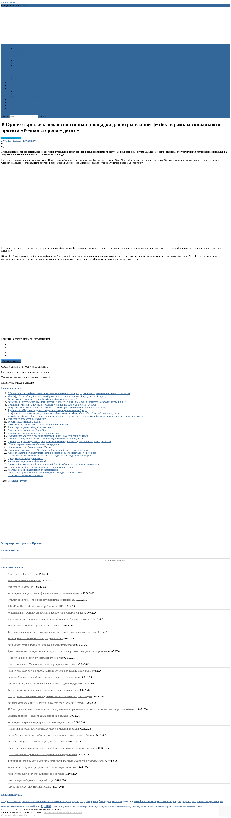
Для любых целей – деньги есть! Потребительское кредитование (42, 754)
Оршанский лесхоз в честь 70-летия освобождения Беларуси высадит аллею (48, 450)
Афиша (11, 82)
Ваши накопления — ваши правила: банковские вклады (38, 715)
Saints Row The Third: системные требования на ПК (35, 606)
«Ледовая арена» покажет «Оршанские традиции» (35, 444)
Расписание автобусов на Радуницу (27, 418)
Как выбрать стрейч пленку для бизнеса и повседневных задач (41, 645)
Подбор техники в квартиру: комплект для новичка (35, 657)
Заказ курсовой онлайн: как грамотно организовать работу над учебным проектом (52, 632)
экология (198, 806)
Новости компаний (24, 77)
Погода (11, 105)
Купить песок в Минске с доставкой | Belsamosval (34, 625)
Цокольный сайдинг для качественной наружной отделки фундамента (45, 683)
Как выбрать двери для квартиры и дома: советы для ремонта (41, 722)
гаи (170, 801)
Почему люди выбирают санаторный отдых (31, 780)
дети (174, 802)
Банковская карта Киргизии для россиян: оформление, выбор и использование (50, 619)
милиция (5, 806)
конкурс (200, 801)
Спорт (17, 65)
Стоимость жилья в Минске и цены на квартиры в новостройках (42, 664)
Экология (19, 71)
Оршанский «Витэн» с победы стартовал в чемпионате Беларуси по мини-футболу (52, 404)
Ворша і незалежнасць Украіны (24, 421)
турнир (127, 806)
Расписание (14, 88)
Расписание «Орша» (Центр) (23, 574)
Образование (21, 54)
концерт (209, 801)
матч (221, 802)
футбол (23, 480)
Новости (12, 45)
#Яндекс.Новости (11, 801)
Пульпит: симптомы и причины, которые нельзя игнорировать (41, 599)
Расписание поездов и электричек (32, 96)
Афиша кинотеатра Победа (22, 85)
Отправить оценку (11, 361)
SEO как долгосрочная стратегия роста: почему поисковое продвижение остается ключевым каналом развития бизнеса (72, 709)
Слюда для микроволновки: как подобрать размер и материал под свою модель (50, 696)
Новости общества (11, 138)
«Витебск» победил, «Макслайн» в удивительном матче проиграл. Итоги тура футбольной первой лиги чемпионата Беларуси (75, 416)
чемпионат (178, 806)
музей (31, 806)
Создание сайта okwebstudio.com (18, 815)
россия (89, 806)
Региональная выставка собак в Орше (28, 430)
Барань (75, 801)
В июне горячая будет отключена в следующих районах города (41, 467)
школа (192, 806)
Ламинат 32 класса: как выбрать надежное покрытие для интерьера (44, 677)
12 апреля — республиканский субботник (30, 447)
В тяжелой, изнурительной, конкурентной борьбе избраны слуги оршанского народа (53, 464)
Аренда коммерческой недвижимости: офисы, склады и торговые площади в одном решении (58, 651)
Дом (16, 57)
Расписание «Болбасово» (21, 587)
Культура (18, 51)
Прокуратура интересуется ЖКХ (25, 458)
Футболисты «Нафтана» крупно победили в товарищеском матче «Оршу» (47, 410)
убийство (134, 806)
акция (88, 802)
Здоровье (19, 48)
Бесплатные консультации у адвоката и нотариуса (34, 433)
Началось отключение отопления (25, 475)
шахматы (186, 806)
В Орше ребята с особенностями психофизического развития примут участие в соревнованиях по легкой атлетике (69, 393)
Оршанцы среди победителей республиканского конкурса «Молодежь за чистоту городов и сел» (59, 441)
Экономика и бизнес (25, 74)
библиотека (117, 802)
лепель (216, 802)
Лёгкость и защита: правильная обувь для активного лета (38, 741)
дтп (179, 801)
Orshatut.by (30, 140)
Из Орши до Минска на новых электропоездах (33, 469)
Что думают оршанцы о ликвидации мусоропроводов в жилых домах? (45, 472)
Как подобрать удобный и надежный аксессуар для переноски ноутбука (46, 703)
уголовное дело (146, 806)
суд (104, 806)
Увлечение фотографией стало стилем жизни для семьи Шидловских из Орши (50, 455)
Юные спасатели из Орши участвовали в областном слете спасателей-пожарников (52, 452)
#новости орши (62, 801)
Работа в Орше (15, 99)
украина (160, 806)
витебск (127, 801)
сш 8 (17, 480)
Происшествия (22, 62)
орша (12, 480)
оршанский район (60, 806)
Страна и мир (21, 68)
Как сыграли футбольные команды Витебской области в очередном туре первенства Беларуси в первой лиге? (67, 402)
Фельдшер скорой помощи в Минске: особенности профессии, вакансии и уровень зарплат (57, 761)
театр (112, 806)
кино (194, 801)
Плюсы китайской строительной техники (30, 786)
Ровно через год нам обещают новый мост (30, 427)
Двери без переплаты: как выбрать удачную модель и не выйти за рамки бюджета (51, 735)
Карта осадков (15, 108)
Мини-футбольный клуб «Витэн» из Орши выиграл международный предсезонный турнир (57, 396)
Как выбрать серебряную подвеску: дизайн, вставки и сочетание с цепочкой (49, 670)
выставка (162, 801)
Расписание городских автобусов (32, 91)
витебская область (145, 801)
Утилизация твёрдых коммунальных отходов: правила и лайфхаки (43, 728)
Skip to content (8, 2)
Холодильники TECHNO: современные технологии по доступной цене (46, 612)
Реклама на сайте (17, 111)
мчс (37, 806)
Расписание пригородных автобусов (33, 94)
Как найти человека (115, 560)
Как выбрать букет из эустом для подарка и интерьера (37, 773)
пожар (73, 806)
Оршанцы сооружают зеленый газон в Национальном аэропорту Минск (46, 438)
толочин (119, 806)
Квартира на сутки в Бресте (21, 543)
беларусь (105, 801)
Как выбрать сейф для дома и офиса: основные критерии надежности (45, 593)
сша (107, 807)
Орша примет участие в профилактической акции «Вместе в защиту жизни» (49, 435)
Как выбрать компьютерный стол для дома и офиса (35, 638)
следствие (98, 806)
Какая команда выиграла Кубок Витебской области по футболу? (42, 399)
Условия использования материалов (63, 812)
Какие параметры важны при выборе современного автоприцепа (43, 690)
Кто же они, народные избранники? (27, 461)
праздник (81, 806)
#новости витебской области (37, 801)
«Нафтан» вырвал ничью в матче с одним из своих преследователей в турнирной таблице (56, 407)
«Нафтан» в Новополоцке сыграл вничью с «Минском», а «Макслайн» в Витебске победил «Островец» (63, 413)
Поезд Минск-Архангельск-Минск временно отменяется (38, 424)
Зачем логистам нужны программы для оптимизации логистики (42, 767)
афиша (94, 801)
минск (24, 806)
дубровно (186, 801)
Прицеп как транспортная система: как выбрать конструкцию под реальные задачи (52, 748)
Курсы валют (15, 102)
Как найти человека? (25, 79)
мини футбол (16, 806)
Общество (19, 60)
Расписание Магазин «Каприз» (24, 580)
